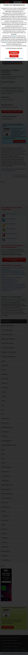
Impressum (20, 58)
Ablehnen (6, 42)
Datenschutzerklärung (10, 58)
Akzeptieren (15, 36)
